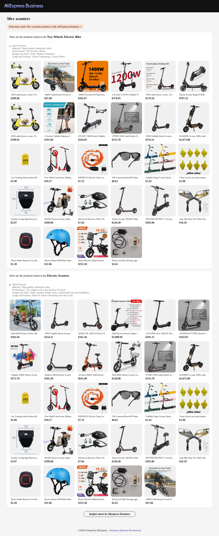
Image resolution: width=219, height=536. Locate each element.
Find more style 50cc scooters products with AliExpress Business (44, 26)
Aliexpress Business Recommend (125, 530)
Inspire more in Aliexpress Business (109, 514)
